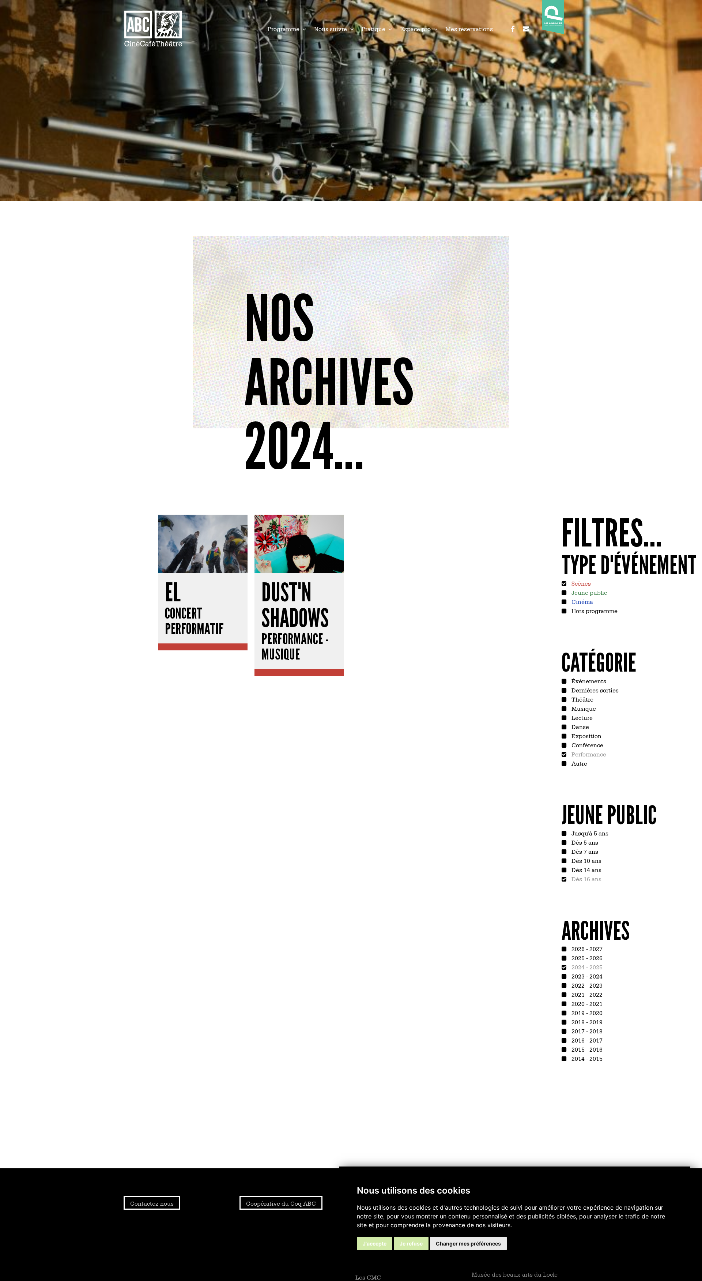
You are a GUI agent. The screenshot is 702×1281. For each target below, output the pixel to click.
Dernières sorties (594, 689)
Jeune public (588, 592)
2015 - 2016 (586, 1049)
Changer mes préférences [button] (468, 1243)
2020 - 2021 (586, 1003)
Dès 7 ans (584, 851)
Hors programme (594, 610)
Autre (578, 763)
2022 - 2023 (586, 985)
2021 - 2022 (586, 994)
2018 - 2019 (586, 1021)
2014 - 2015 (586, 1058)
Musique (583, 708)
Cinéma (581, 601)
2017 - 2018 (586, 1030)
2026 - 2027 (586, 948)
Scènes (580, 583)
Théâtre (581, 699)
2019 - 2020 (586, 1012)
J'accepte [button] (374, 1243)
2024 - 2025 (586, 966)
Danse (579, 726)
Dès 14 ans (585, 869)
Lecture (581, 717)
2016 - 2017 (586, 1039)
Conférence (586, 744)
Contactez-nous (152, 1203)
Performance (588, 753)
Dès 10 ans (585, 860)
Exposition (585, 735)
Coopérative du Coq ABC (281, 1203)
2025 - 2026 (586, 957)
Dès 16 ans (585, 878)
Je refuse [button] (411, 1243)
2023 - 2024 (586, 975)
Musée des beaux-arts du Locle (515, 1274)
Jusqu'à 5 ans (589, 832)
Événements (588, 680)
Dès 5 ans (584, 842)
